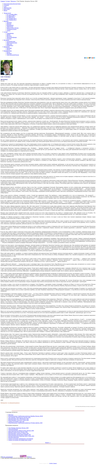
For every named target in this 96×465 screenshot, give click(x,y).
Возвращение (10, 25)
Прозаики (9, 48)
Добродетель (10, 26)
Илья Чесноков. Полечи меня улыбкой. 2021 (19, 434)
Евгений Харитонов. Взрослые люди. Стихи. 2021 (21, 436)
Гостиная (9, 38)
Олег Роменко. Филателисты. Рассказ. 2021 (19, 417)
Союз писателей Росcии (13, 54)
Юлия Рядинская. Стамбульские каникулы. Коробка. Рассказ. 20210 (25, 416)
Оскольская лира (11, 41)
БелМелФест (10, 45)
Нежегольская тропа (12, 42)
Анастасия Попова (13, 429)
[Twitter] (86, 58)
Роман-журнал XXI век (13, 28)
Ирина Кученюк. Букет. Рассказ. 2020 (18, 432)
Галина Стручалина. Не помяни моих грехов (19, 440)
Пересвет (9, 23)
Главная (3, 1)
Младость (13, 1)
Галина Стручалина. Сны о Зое (16, 421)
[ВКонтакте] (85, 58)
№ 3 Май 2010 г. (11, 17)
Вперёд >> (48, 442)
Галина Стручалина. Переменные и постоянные (20, 438)
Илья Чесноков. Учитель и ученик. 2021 (18, 433)
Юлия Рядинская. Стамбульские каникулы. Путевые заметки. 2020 (25, 422)
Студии (8, 1)
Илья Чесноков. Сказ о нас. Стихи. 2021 (18, 420)
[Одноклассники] (88, 58)
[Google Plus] (93, 58)
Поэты (8, 49)
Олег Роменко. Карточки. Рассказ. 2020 (18, 428)
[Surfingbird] (94, 58)
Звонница (9, 22)
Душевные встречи (11, 29)
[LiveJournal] (91, 58)
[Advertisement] (48, 448)
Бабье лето (9, 44)
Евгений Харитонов (13, 437)
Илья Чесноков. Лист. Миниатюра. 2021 (18, 418)
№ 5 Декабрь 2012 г (12, 19)
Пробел (8, 34)
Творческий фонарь (12, 37)
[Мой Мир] (89, 58)
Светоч (8, 30)
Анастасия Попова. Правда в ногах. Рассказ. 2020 (21, 430)
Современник (10, 33)
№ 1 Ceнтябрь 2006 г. (12, 14)
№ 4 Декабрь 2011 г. (12, 18)
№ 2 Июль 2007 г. (11, 15)
